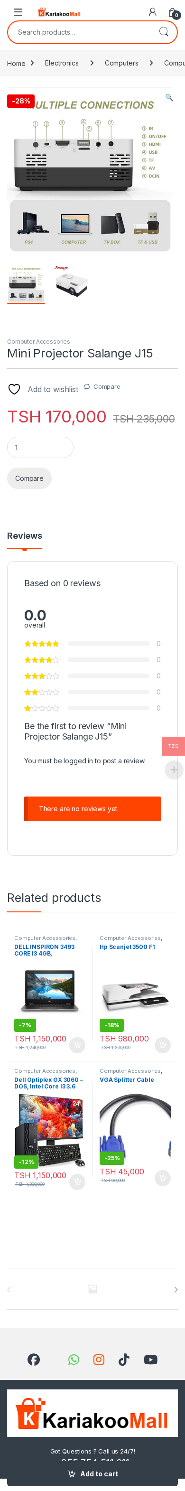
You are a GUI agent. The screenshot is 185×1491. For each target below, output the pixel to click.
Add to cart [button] (77, 1045)
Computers (122, 63)
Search (163, 32)
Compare (106, 386)
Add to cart (99, 1474)
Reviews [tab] (24, 536)
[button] (169, 97)
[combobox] (79, 32)
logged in (78, 761)
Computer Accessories (38, 341)
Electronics (61, 63)
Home (16, 63)
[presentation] (176, 1289)
